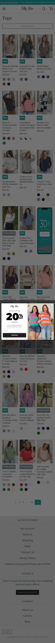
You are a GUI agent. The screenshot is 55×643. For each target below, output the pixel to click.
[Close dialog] (52, 305)
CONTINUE (14, 335)
